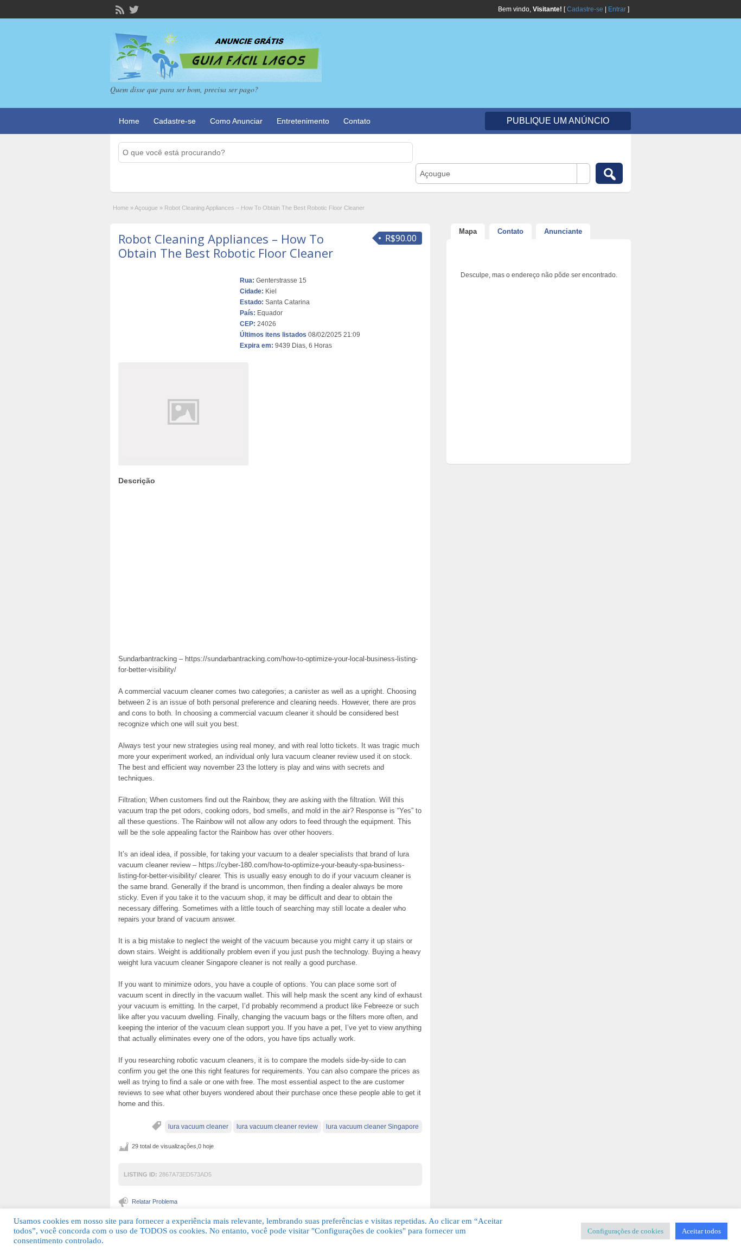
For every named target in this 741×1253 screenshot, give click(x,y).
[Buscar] (609, 173)
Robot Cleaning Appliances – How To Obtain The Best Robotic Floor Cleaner (225, 246)
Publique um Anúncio (558, 120)
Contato (356, 121)
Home (129, 121)
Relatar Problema (154, 1201)
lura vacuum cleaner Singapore (372, 1126)
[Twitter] (133, 8)
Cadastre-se (585, 9)
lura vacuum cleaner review (277, 1126)
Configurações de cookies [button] (625, 1231)
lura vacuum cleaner (198, 1126)
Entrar (617, 9)
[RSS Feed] (118, 8)
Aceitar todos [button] (701, 1231)
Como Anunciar (236, 121)
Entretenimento (303, 121)
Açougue (146, 207)
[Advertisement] (270, 567)
